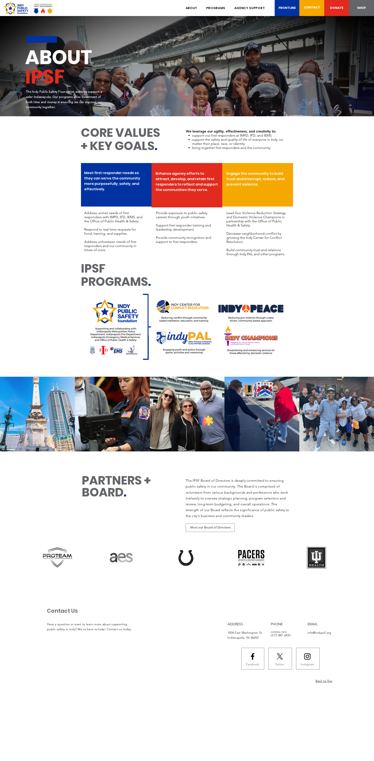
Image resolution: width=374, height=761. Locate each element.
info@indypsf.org (319, 633)
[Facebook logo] (252, 656)
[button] (216, 8)
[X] (280, 656)
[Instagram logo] (307, 656)
